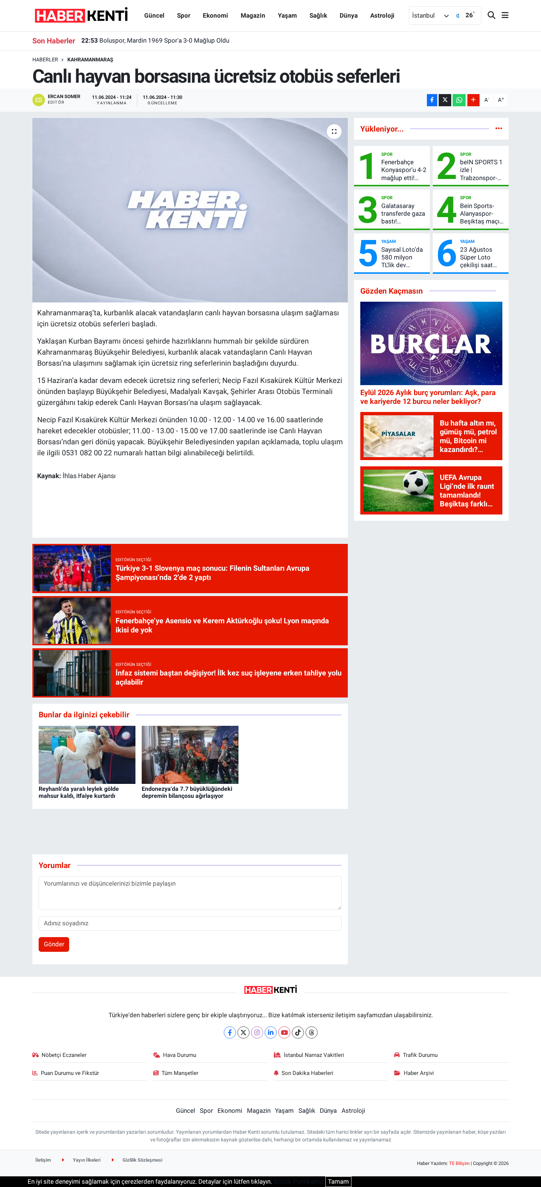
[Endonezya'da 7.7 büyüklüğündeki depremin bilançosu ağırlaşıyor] (190, 754)
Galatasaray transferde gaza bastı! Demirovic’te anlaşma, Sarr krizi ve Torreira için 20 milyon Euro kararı (403, 214)
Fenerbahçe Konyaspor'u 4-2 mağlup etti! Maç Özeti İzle (404, 170)
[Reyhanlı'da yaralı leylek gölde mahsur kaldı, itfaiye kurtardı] (87, 754)
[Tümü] (498, 128)
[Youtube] (284, 1032)
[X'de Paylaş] (445, 100)
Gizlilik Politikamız (298, 1181)
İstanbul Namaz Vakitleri (314, 1055)
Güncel (154, 15)
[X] (243, 1032)
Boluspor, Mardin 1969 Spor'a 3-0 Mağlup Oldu (155, 40)
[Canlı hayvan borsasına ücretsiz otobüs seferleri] (190, 210)
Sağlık (318, 15)
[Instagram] (257, 1032)
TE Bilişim (459, 1163)
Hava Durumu (179, 1055)
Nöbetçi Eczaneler (64, 1055)
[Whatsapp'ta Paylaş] (459, 100)
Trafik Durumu (420, 1055)
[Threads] (311, 1032)
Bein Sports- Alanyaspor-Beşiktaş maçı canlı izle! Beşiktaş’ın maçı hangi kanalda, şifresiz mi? (482, 214)
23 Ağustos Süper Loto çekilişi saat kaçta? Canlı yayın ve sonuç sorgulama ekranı (480, 257)
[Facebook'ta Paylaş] (432, 100)
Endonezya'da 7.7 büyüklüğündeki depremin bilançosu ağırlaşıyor (187, 792)
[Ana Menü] (502, 16)
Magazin (253, 15)
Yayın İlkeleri (86, 1160)
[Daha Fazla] (473, 100)
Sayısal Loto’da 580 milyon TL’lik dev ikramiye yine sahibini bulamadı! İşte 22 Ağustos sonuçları (402, 257)
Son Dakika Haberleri (307, 1073)
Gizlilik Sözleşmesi (141, 1160)
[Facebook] (230, 1032)
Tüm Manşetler (180, 1073)
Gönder (54, 944)
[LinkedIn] (271, 1032)
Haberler (45, 59)
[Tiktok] (298, 1032)
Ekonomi (215, 15)
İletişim (43, 1160)
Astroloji (382, 15)
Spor (183, 15)
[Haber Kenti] (81, 15)
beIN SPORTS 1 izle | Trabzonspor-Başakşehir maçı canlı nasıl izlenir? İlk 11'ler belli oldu (482, 170)
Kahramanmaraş (90, 59)
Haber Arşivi (419, 1073)
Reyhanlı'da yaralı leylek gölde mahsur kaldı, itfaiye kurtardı (79, 792)
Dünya (349, 15)
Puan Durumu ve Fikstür (70, 1073)
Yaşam (287, 15)
